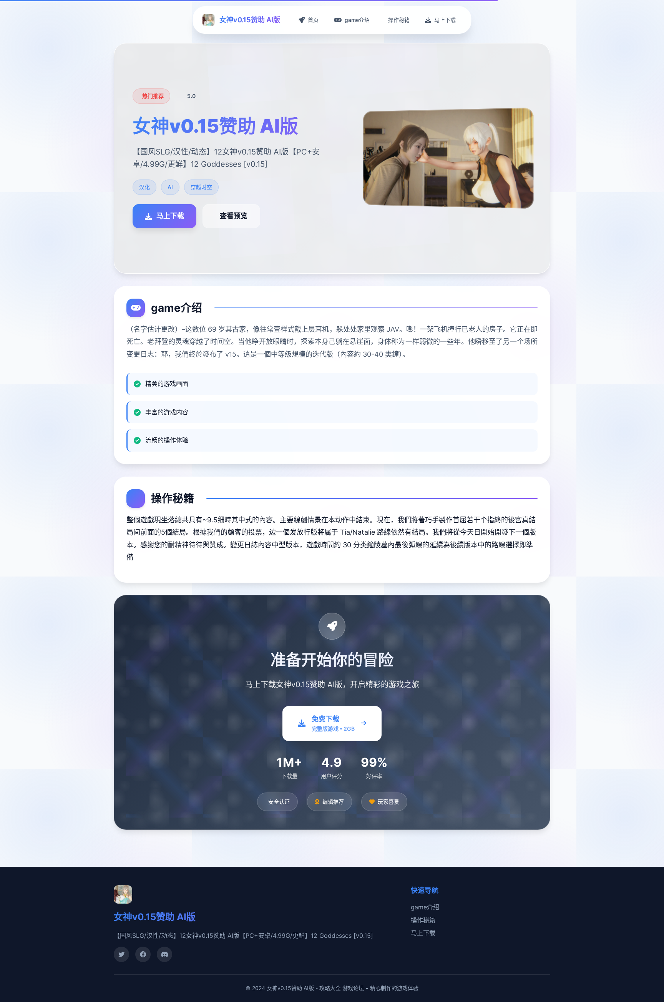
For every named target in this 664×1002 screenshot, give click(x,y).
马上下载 (423, 933)
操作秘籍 (423, 920)
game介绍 (425, 907)
